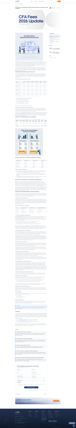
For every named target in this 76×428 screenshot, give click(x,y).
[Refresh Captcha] (44, 382)
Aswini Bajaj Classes (27, 267)
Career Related (50, 413)
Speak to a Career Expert (31, 387)
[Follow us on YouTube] (16, 416)
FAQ (29, 413)
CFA (35, 413)
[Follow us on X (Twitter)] (23, 416)
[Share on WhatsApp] (49, 57)
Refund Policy (59, 426)
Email (17, 372)
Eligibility (43, 414)
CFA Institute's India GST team (25, 113)
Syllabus (56, 413)
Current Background (20, 376)
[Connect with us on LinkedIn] (17, 416)
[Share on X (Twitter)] (52, 57)
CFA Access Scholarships (19, 216)
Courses (31, 1)
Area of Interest (34, 376)
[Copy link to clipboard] (55, 57)
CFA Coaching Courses (22, 319)
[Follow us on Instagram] (19, 416)
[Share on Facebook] (51, 57)
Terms (55, 426)
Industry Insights (50, 417)
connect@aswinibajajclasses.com (21, 418)
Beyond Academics (41, 1)
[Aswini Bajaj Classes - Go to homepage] (17, 1)
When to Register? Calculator (24, 321)
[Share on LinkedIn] (54, 57)
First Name (18, 369)
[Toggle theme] (56, 1)
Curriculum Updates (58, 414)
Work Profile (50, 414)
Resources (35, 1)
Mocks (36, 417)
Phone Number (34, 372)
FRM (35, 414)
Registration (43, 413)
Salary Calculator (44, 417)
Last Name (33, 369)
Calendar (29, 414)
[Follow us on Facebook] (21, 416)
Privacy (52, 426)
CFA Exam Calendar (22, 320)
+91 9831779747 (19, 420)
